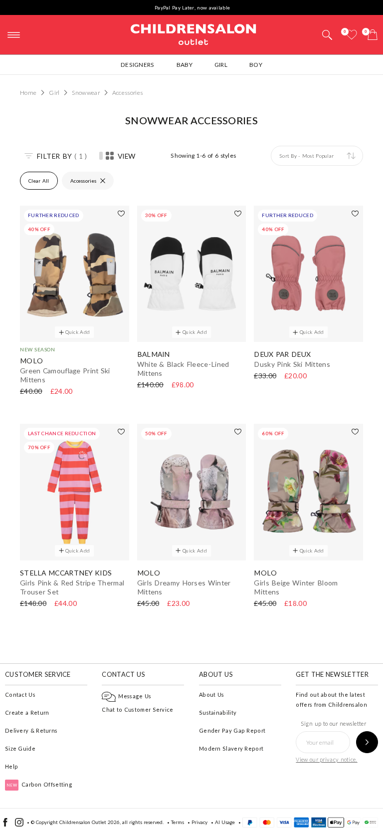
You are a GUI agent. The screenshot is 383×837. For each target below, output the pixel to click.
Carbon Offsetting (39, 784)
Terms (177, 822)
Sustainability (217, 712)
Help (11, 766)
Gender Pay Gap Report (232, 730)
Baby (184, 64)
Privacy (199, 822)
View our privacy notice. (326, 759)
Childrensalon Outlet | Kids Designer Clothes (193, 33)
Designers (138, 64)
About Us (211, 694)
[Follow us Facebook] (5, 825)
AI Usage (225, 822)
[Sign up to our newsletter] (367, 742)
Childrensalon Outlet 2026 (89, 822)
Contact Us (20, 694)
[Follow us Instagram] (19, 825)
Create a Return (27, 712)
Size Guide (20, 748)
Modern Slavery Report (231, 748)
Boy (255, 64)
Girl (220, 64)
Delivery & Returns (31, 730)
